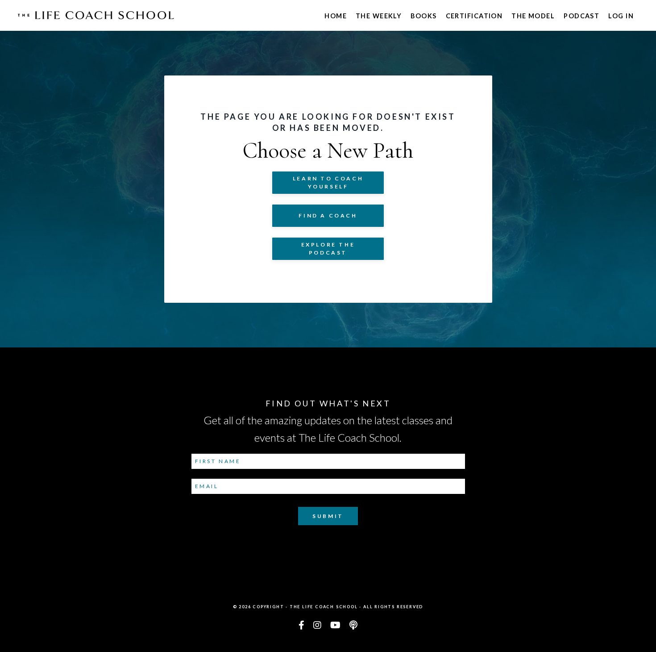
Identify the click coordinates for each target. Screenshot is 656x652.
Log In (621, 16)
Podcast (581, 16)
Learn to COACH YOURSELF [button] (328, 182)
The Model (533, 16)
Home (335, 16)
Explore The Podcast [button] (328, 248)
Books (423, 16)
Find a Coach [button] (328, 215)
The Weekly (379, 16)
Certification (474, 16)
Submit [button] (328, 516)
